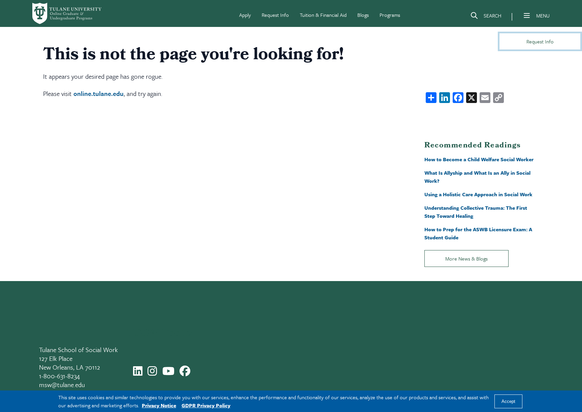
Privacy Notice (159, 405)
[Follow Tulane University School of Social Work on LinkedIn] (137, 373)
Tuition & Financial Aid (323, 15)
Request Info (275, 15)
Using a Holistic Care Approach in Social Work (478, 194)
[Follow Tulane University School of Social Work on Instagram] (152, 373)
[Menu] (527, 15)
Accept (508, 401)
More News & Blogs (466, 258)
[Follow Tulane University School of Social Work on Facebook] (185, 373)
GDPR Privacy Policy (206, 405)
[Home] (67, 13)
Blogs (363, 15)
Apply (245, 15)
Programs (390, 15)
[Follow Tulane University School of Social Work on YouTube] (168, 373)
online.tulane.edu (98, 93)
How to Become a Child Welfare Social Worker (479, 159)
